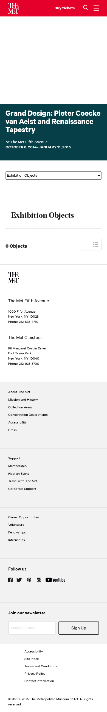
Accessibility (17, 422)
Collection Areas (20, 407)
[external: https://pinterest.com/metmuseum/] (29, 580)
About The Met (19, 392)
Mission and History (23, 399)
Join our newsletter (26, 613)
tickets (68, 8)
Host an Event (18, 473)
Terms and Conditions (40, 666)
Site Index (31, 659)
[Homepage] (13, 8)
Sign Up (78, 628)
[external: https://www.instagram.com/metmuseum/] (39, 580)
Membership (17, 466)
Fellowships (17, 532)
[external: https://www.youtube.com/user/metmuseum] (55, 580)
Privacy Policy (34, 673)
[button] (86, 8)
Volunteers (16, 524)
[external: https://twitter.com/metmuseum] (19, 580)
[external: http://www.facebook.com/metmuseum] (10, 580)
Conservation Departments (28, 414)
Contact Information (39, 681)
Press (12, 430)
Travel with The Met (22, 481)
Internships (16, 540)
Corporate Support (22, 489)
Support (14, 458)
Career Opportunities (24, 517)
